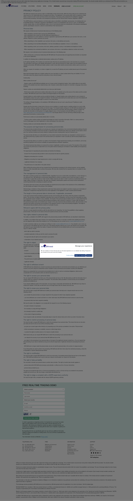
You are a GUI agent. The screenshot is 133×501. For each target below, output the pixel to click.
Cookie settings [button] (70, 255)
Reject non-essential (80, 255)
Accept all (89, 255)
